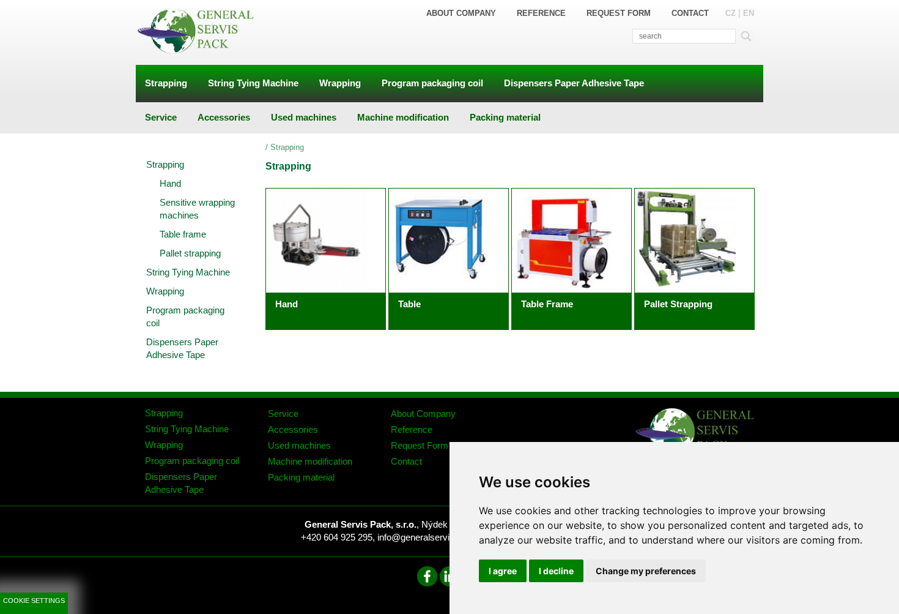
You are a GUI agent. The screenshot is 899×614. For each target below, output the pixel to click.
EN (748, 13)
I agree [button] (503, 571)
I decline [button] (556, 571)
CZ (730, 13)
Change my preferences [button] (646, 571)
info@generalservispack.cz (431, 537)
